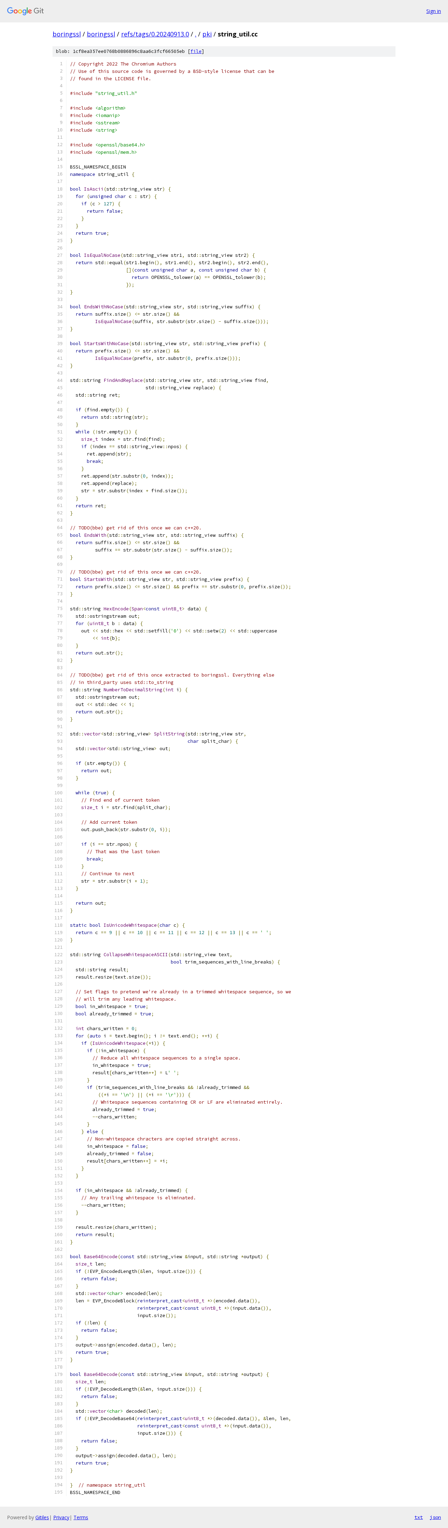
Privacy (61, 1517)
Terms (81, 1517)
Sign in (433, 11)
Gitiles (42, 1517)
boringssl (66, 34)
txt (418, 1517)
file (196, 51)
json (435, 1517)
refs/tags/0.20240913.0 (155, 34)
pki (207, 34)
